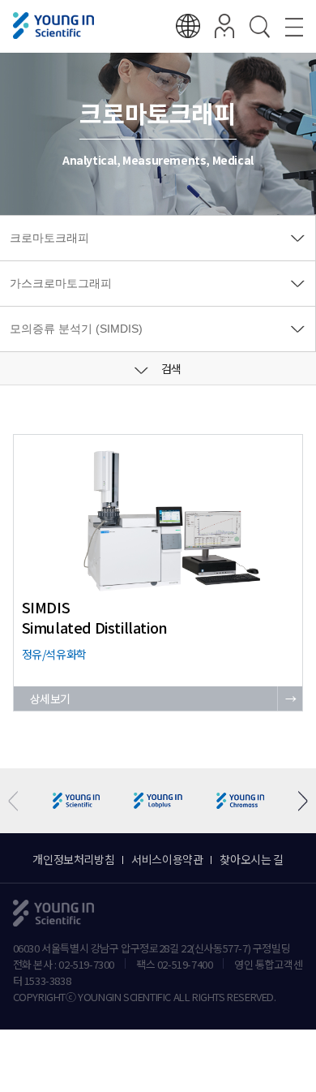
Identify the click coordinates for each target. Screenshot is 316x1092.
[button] (297, 801)
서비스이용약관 (167, 859)
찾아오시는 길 (251, 859)
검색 (170, 368)
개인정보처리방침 (73, 859)
